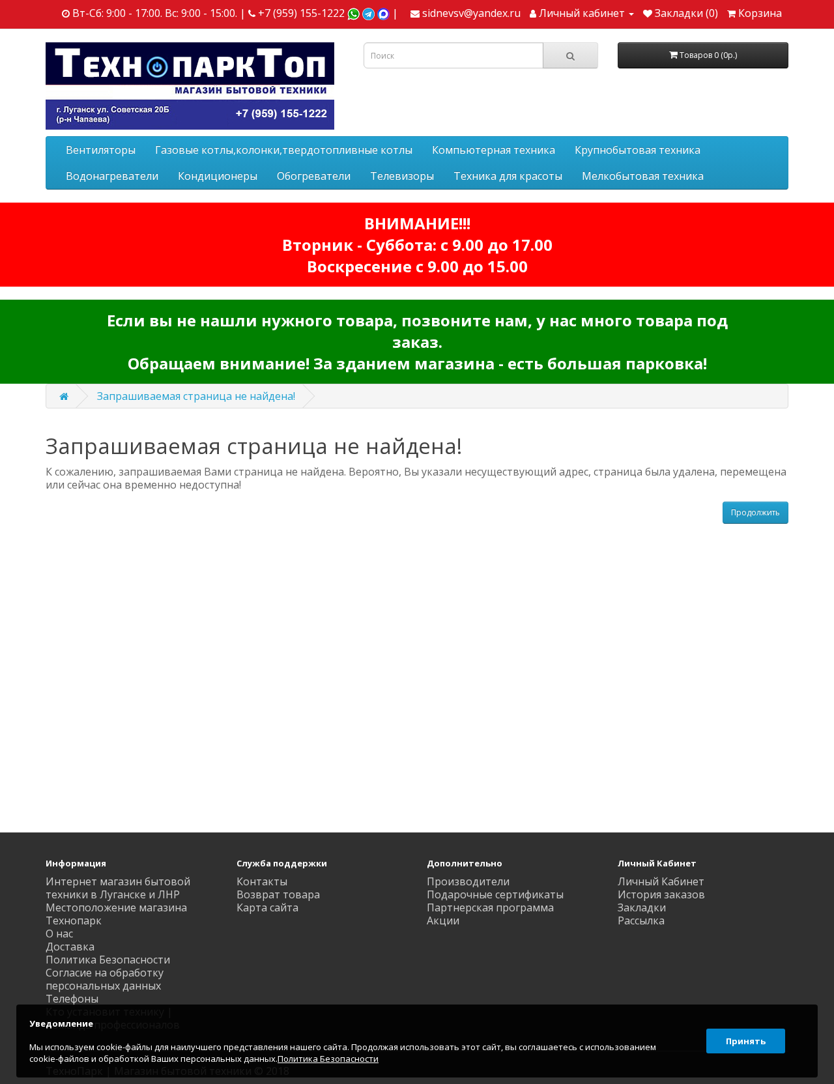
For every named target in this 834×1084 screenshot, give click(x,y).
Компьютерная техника (493, 150)
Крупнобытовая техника (637, 150)
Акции (443, 920)
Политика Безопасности (108, 959)
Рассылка (641, 920)
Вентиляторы (101, 150)
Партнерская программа (490, 907)
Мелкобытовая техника (643, 176)
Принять (746, 1041)
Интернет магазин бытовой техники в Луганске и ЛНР (118, 888)
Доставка (70, 946)
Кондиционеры (217, 176)
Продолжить (755, 512)
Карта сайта (267, 907)
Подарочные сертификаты (495, 894)
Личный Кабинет (661, 881)
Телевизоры (402, 176)
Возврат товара (278, 894)
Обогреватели (314, 176)
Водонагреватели (112, 176)
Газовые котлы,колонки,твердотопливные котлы (283, 150)
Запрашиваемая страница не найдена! (196, 396)
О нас (59, 933)
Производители (468, 881)
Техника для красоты (507, 176)
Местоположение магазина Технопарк (116, 914)
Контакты (262, 881)
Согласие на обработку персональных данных (105, 979)
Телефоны (72, 998)
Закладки (642, 907)
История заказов (661, 894)
